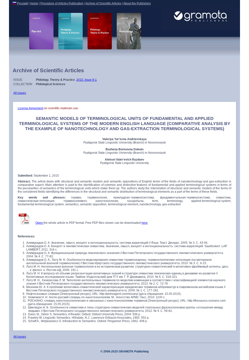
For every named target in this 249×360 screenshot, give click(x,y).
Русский (22, 3)
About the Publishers (137, 3)
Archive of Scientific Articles (103, 3)
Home (34, 3)
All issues (19, 93)
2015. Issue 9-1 (86, 79)
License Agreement (30, 108)
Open (40, 223)
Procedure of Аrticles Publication (61, 3)
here (145, 223)
